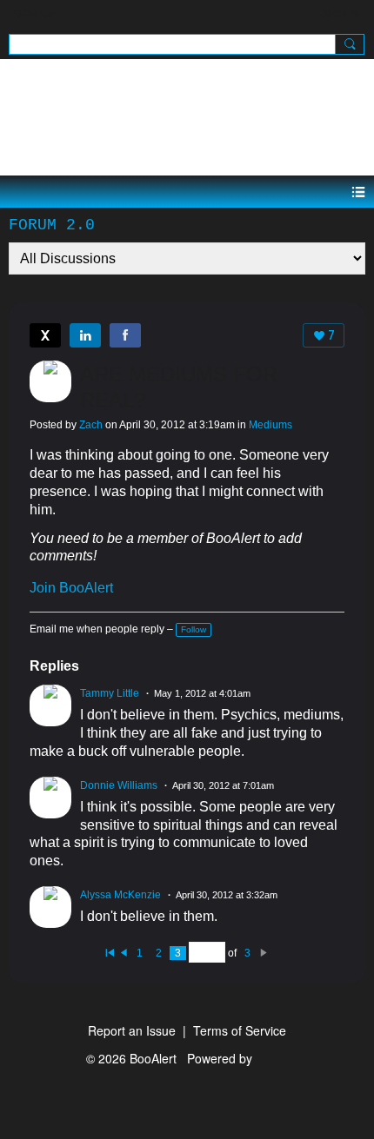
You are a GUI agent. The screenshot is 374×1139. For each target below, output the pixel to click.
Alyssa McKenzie (120, 895)
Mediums (270, 425)
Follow (193, 629)
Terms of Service (239, 1030)
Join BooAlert (71, 587)
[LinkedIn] (85, 335)
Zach (91, 425)
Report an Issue (132, 1030)
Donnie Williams (118, 785)
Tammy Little (109, 693)
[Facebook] (125, 335)
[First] (109, 953)
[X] (45, 335)
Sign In (342, 14)
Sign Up (34, 14)
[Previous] (123, 953)
